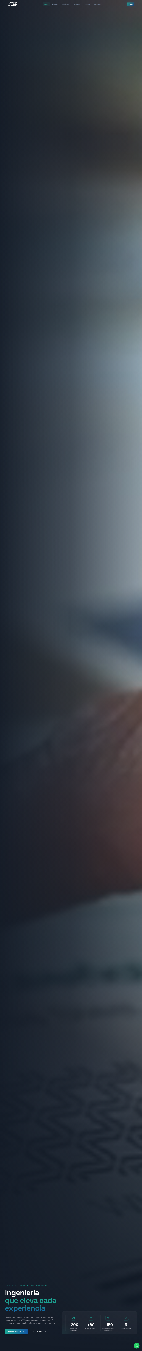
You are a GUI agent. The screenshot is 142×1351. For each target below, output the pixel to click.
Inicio (46, 4)
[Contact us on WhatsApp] (137, 1346)
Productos (76, 4)
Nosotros (55, 4)
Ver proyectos (38, 1332)
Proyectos (87, 4)
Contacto (97, 4)
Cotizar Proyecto (14, 1332)
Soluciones (65, 4)
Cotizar (131, 4)
